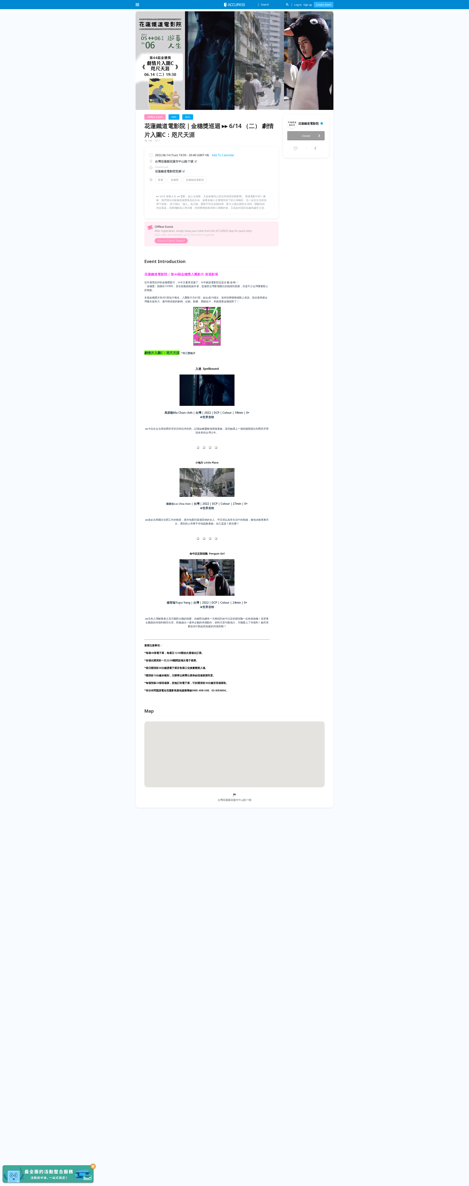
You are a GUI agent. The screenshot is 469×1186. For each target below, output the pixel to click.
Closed (306, 136)
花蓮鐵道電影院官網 (168, 171)
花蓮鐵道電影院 (195, 179)
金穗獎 (174, 179)
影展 (160, 179)
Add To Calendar (223, 155)
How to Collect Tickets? (171, 240)
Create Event (323, 4)
